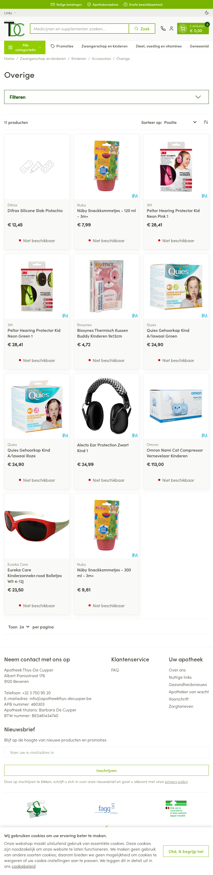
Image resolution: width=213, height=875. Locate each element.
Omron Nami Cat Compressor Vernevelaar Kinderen (175, 452)
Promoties (64, 45)
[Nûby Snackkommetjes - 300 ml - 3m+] (106, 526)
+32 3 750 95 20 (36, 692)
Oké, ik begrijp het (186, 851)
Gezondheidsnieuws (188, 684)
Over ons (177, 670)
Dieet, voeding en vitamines (159, 45)
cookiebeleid (24, 866)
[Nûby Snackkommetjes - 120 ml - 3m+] (106, 166)
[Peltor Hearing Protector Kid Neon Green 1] (36, 286)
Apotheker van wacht (189, 691)
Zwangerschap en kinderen (105, 45)
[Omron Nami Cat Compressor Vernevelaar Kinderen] (176, 406)
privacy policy (176, 781)
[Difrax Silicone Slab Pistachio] (36, 166)
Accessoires (101, 58)
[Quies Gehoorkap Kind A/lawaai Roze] (36, 406)
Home (9, 58)
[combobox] (79, 28)
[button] (106, 97)
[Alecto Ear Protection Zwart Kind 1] (106, 406)
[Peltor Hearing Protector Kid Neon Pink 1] (176, 166)
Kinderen (78, 58)
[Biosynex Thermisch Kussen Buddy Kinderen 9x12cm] (106, 286)
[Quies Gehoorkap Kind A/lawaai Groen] (176, 286)
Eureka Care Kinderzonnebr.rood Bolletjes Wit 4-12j (35, 575)
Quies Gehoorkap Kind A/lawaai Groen (168, 333)
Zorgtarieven (181, 706)
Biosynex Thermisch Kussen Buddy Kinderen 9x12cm (102, 333)
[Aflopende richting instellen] (206, 122)
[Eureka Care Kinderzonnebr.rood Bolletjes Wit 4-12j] (36, 526)
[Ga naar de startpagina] (14, 28)
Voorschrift (179, 699)
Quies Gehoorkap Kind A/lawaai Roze (29, 452)
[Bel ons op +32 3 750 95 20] (163, 28)
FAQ (115, 670)
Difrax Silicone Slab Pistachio (35, 210)
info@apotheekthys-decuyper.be (60, 698)
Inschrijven (106, 770)
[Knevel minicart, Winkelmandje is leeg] (183, 28)
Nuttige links (180, 677)
